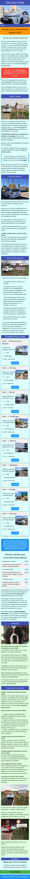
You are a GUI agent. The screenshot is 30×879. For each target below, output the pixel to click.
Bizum (25, 160)
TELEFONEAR (15, 872)
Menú (2, 25)
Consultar (15, 363)
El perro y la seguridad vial (10, 676)
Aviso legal (25, 876)
